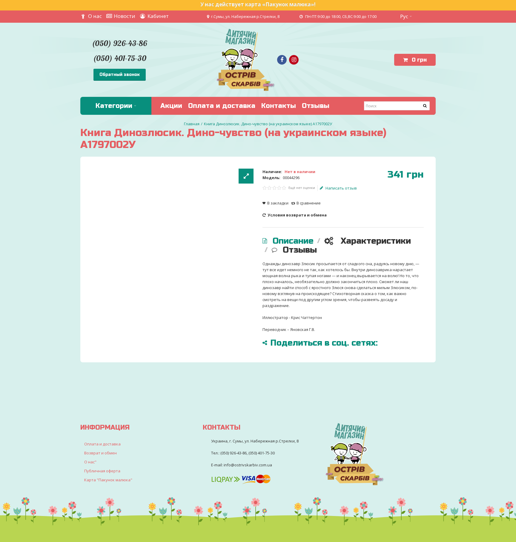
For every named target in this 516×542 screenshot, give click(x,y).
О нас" (90, 462)
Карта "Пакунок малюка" (108, 480)
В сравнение (309, 203)
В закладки (277, 203)
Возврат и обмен (100, 453)
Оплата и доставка (102, 444)
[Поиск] (425, 105)
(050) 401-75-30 (119, 58)
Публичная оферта (102, 471)
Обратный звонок (119, 74)
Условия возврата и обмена (297, 215)
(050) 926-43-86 (119, 43)
